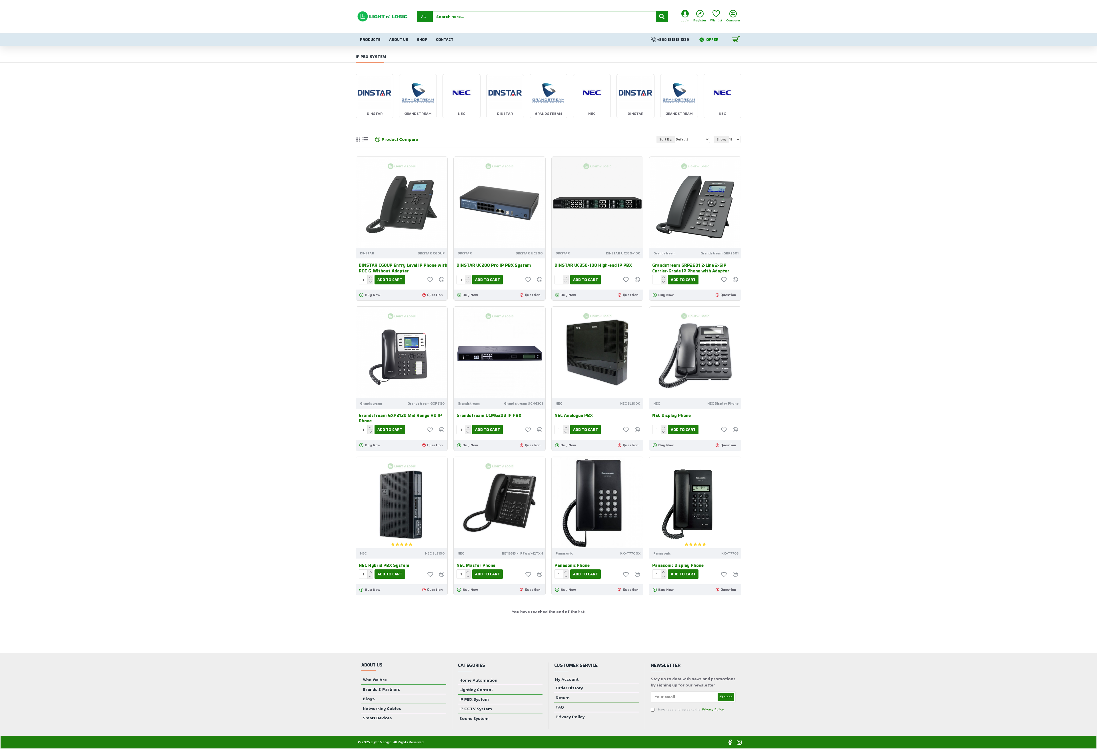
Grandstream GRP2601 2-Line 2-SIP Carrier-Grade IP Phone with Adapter (690, 268)
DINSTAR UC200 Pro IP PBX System (494, 265)
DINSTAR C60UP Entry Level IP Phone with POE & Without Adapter (403, 268)
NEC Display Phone (671, 416)
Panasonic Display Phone (678, 566)
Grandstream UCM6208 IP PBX (489, 416)
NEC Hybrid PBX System (384, 566)
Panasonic (564, 553)
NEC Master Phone (476, 566)
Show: (721, 139)
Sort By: (665, 139)
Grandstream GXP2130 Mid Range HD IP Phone (400, 418)
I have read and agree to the (690, 709)
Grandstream (664, 253)
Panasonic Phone (572, 566)
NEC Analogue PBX (573, 416)
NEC (559, 403)
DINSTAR (367, 253)
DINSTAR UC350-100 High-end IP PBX (593, 265)
